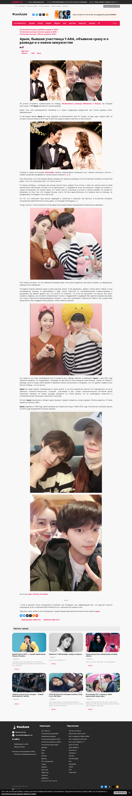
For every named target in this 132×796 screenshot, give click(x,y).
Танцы (43, 764)
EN (16, 6)
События (44, 775)
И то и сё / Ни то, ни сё (49, 781)
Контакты (65, 6)
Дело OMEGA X (74, 747)
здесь (97, 611)
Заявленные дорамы (48, 736)
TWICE (71, 767)
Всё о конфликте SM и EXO (78, 739)
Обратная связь (19, 747)
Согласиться (120, 792)
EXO (70, 770)
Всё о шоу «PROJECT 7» (76, 742)
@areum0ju (49, 172)
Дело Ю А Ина (73, 745)
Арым (39, 53)
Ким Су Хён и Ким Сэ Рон (77, 733)
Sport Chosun (33, 594)
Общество (45, 772)
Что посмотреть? (20, 23)
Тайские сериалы (56, 6)
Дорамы (101, 2)
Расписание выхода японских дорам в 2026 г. (39, 32)
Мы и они (72, 23)
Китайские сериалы (32, 6)
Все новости (45, 731)
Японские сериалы (44, 6)
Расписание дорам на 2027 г (51, 739)
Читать (17, 669)
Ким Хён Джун (73, 758)
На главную (21, 6)
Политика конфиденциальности (25, 754)
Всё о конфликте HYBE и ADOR (79, 736)
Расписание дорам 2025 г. (50, 745)
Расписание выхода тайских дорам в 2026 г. (38, 34)
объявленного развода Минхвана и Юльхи (81, 103)
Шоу (42, 753)
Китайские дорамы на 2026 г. (51, 742)
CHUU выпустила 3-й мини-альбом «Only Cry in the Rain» (65, 695)
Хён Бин (71, 756)
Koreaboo (44, 594)
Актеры (56, 2)
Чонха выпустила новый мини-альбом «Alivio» (101, 655)
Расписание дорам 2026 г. (50, 733)
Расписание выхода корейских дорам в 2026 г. (39, 29)
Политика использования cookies (23, 751)
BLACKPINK (72, 764)
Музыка (44, 758)
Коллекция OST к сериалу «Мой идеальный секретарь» (99, 695)
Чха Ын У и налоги (75, 731)
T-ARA (32, 53)
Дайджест (45, 778)
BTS (70, 761)
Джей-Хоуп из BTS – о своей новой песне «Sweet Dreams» (28, 655)
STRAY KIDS (72, 772)
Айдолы (24, 53)
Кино (43, 750)
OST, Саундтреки (47, 761)
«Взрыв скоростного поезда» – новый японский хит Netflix (27, 695)
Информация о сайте (21, 744)
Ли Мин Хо (72, 753)
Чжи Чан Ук (73, 750)
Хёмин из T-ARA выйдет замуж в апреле (65, 654)
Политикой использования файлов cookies (18, 794)
